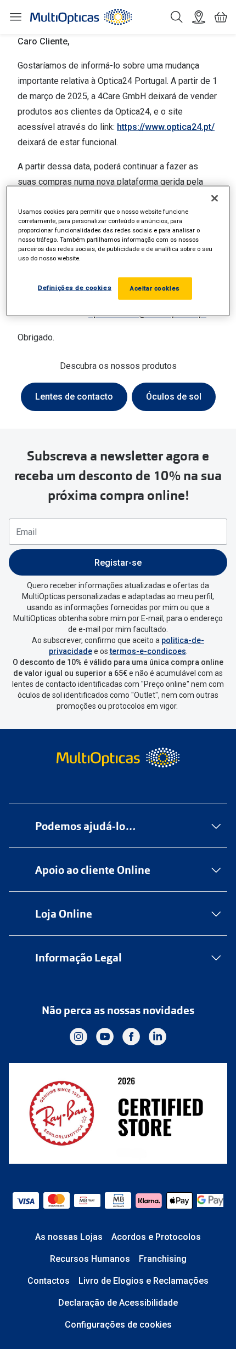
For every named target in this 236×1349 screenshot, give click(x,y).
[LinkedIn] (157, 1036)
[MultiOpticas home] (118, 757)
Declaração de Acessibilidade (118, 1302)
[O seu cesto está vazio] (220, 17)
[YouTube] (105, 1036)
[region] (118, 251)
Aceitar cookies (155, 288)
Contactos (48, 1281)
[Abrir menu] (15, 17)
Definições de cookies (74, 287)
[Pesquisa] (176, 17)
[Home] (81, 17)
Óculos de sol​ (173, 396)
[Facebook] (131, 1036)
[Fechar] (215, 198)
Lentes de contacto (74, 396)
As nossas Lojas (69, 1237)
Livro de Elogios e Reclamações (143, 1281)
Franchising (163, 1259)
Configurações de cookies (118, 1324)
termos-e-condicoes (148, 651)
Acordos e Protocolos (156, 1237)
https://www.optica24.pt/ (166, 127)
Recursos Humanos (90, 1259)
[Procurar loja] (198, 17)
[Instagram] (78, 1036)
